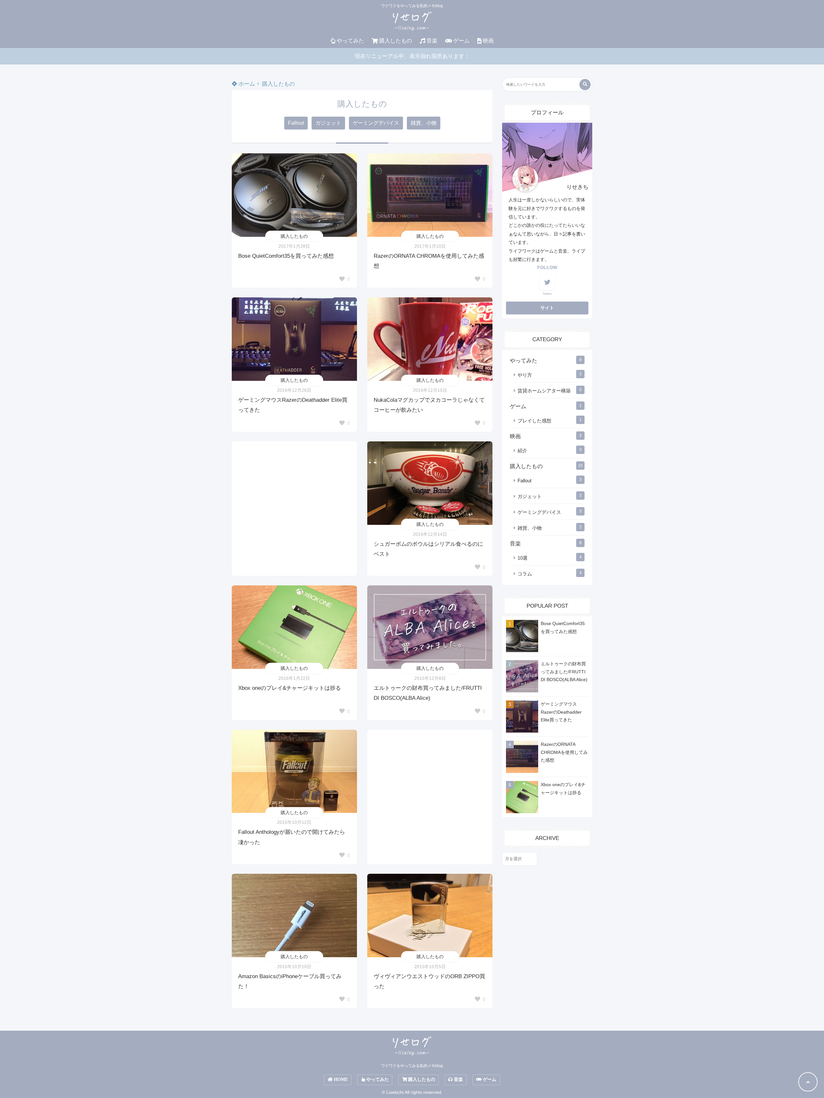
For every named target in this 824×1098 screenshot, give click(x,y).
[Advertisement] (294, 497)
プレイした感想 (534, 420)
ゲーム (461, 41)
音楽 (431, 41)
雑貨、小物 (423, 123)
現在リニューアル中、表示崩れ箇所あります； (412, 56)
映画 (488, 41)
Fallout (296, 123)
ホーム (246, 84)
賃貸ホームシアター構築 (544, 390)
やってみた (350, 41)
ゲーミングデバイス (376, 123)
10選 (523, 558)
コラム (525, 573)
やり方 (525, 375)
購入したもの (395, 41)
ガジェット (328, 123)
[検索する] (585, 84)
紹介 (522, 450)
